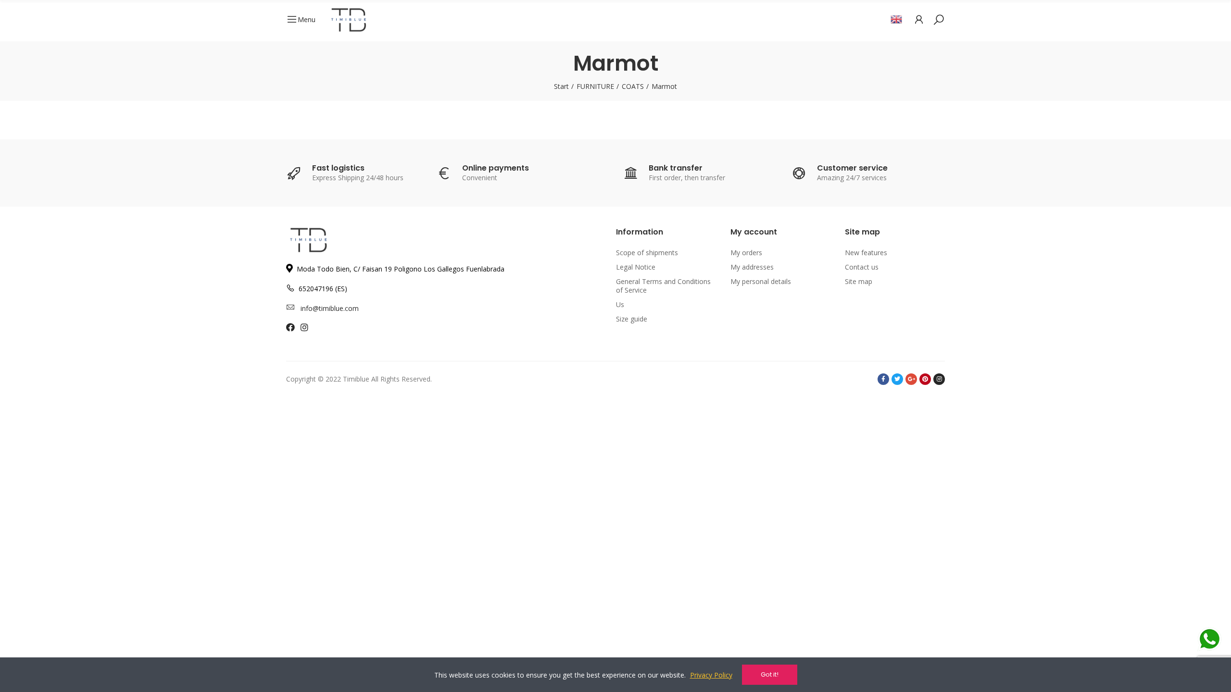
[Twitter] (897, 379)
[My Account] (919, 19)
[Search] (938, 19)
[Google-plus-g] (911, 379)
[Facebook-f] (883, 379)
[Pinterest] (925, 379)
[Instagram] (939, 379)
